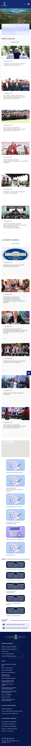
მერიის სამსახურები (7, 670)
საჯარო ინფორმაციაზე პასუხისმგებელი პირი (8, 681)
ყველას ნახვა (15, 42)
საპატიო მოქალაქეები (8, 653)
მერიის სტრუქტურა (7, 694)
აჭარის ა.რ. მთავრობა (7, 731)
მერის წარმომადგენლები (8, 678)
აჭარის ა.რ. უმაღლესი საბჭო (9, 728)
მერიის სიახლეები (8, 39)
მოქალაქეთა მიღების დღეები (7, 685)
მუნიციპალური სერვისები (6, 26)
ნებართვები (15, 29)
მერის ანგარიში (6, 697)
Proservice (9, 742)
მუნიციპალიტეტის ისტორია (9, 649)
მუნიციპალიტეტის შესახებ (9, 646)
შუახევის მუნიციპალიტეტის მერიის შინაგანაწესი (9, 688)
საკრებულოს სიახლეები (10, 240)
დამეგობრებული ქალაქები (9, 656)
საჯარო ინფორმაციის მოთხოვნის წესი (12, 711)
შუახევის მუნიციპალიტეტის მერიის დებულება (9, 692)
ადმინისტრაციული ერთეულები (21, 26)
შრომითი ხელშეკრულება (8, 672)
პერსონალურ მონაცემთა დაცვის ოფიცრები (8, 700)
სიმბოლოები (5, 651)
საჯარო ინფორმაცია (7, 708)
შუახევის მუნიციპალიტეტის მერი (9, 665)
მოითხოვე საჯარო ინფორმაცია (10, 713)
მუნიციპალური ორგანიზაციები (6, 675)
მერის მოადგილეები (7, 667)
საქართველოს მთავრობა (8, 724)
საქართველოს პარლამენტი (9, 726)
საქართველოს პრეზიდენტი (9, 721)
